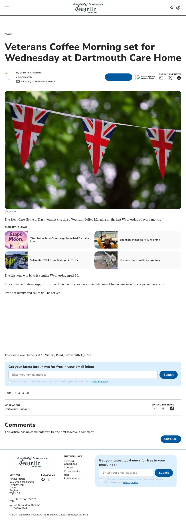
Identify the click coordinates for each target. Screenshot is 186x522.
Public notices (72, 478)
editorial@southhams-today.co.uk (27, 506)
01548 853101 (28, 499)
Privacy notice (100, 381)
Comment (171, 439)
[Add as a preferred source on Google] (145, 77)
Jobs (66, 475)
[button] (7, 7)
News (8, 33)
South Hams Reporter (31, 72)
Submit (168, 375)
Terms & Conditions (70, 462)
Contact (68, 467)
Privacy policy (72, 471)
